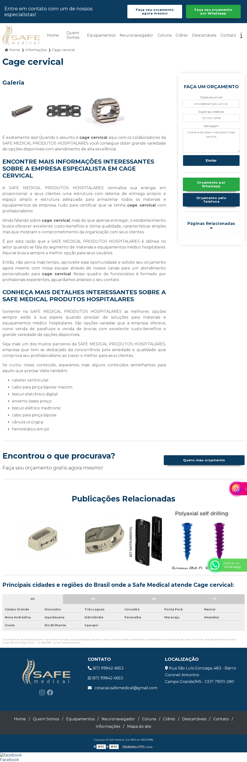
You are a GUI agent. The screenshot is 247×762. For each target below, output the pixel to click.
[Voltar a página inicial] (21, 35)
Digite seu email (211, 97)
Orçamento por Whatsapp (211, 184)
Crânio (182, 35)
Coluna (165, 35)
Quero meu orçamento (204, 460)
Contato (228, 35)
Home (53, 35)
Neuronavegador (136, 35)
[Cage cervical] (21, 111)
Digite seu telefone (211, 112)
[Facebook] (50, 692)
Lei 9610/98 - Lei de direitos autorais (58, 642)
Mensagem (211, 126)
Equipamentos (101, 35)
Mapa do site (139, 726)
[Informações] (241, 35)
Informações (108, 726)
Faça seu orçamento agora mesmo (155, 11)
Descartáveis (204, 35)
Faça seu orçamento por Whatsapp (213, 11)
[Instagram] (42, 692)
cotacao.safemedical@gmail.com (125, 688)
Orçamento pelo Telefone (211, 199)
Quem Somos (73, 35)
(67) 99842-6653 (108, 668)
